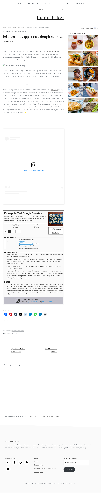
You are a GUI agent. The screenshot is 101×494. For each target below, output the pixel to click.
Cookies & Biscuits (22, 27)
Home (4, 27)
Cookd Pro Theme (68, 484)
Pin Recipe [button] (55, 233)
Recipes (9, 27)
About (36, 461)
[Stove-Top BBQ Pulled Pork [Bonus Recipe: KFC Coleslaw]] (75, 58)
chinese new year (12, 333)
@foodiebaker (32, 302)
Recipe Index (38, 465)
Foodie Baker (50, 18)
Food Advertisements (86, 28)
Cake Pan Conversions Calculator (45, 468)
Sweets (14, 27)
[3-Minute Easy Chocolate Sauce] (75, 74)
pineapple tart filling (49, 51)
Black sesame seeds (26, 244)
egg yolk (22, 242)
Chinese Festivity (20, 31)
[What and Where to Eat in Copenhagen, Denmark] (90, 90)
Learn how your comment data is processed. (44, 416)
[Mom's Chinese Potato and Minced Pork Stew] (90, 43)
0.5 (6, 231)
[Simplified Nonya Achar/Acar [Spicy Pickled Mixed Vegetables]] (75, 90)
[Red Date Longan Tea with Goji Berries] (75, 43)
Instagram (54, 90)
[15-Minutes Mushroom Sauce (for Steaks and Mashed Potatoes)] (90, 106)
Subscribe (69, 470)
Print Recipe (56, 229)
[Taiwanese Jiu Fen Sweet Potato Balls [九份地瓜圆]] (90, 74)
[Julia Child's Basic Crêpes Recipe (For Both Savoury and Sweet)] (75, 106)
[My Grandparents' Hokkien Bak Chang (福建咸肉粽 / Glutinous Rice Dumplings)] (90, 58)
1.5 (13, 231)
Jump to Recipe (8, 42)
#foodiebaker (46, 302)
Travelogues (38, 472)
